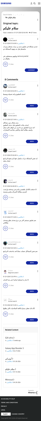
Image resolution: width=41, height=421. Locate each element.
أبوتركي (8, 359)
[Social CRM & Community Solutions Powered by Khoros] (32, 392)
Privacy (4, 406)
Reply (32, 106)
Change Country (18, 414)
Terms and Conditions (9, 402)
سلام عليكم (10, 369)
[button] (34, 39)
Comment (31, 70)
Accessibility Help (8, 399)
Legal (3, 410)
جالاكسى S (21, 43)
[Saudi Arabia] (6, 3)
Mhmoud (9, 379)
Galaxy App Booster (13, 348)
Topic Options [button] (34, 19)
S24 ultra (9, 338)
